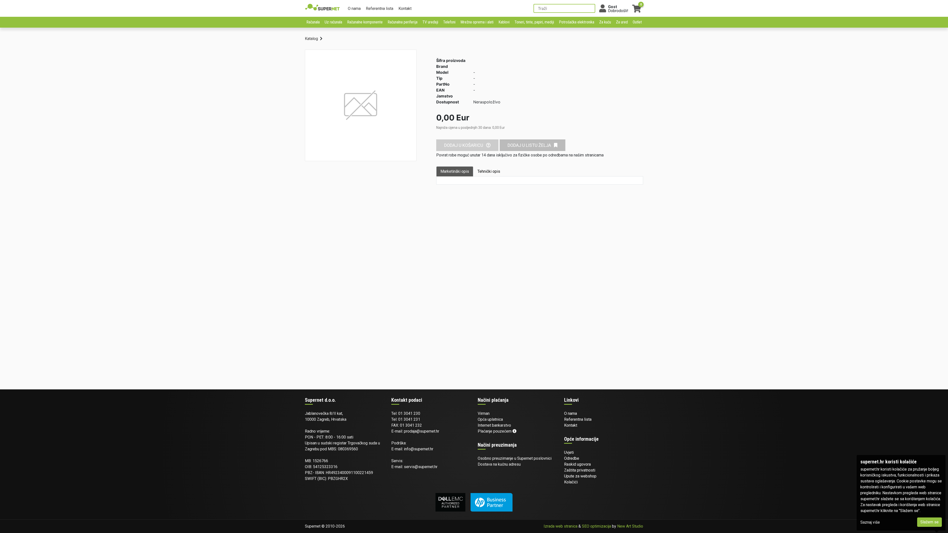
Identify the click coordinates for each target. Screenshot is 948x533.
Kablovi (504, 22)
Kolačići (571, 482)
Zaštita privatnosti (579, 470)
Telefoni (449, 22)
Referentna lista (379, 8)
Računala (313, 22)
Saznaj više (870, 522)
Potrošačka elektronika (576, 22)
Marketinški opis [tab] (454, 171)
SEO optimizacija (596, 526)
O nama (354, 8)
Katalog (311, 38)
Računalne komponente (365, 22)
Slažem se (929, 522)
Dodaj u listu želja (530, 145)
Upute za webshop (580, 476)
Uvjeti (569, 452)
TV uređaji (430, 22)
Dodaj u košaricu (464, 145)
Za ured (622, 22)
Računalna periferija (402, 22)
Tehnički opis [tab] (488, 171)
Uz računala (333, 22)
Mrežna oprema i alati (477, 22)
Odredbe (571, 458)
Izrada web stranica (560, 526)
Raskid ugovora (577, 464)
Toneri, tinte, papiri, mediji (534, 22)
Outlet (637, 22)
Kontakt (405, 8)
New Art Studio (630, 526)
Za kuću (605, 22)
